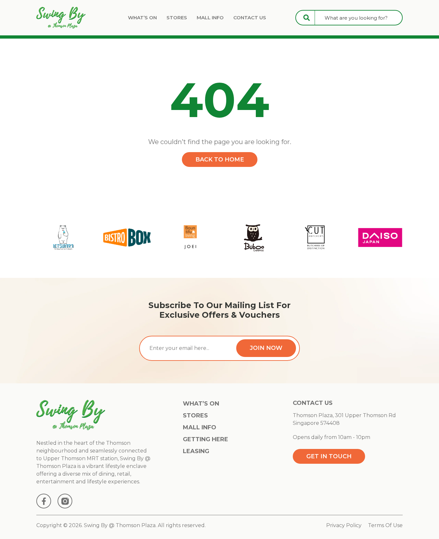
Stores (176, 17)
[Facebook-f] (43, 501)
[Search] (307, 18)
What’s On (142, 17)
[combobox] (358, 18)
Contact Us (249, 17)
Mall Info (210, 17)
